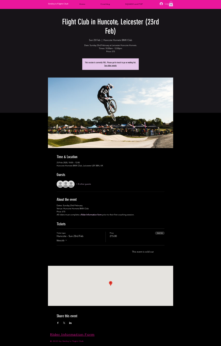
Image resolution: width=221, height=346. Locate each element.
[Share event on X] (64, 323)
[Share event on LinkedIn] (70, 323)
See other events (110, 65)
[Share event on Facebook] (58, 323)
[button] (171, 3)
